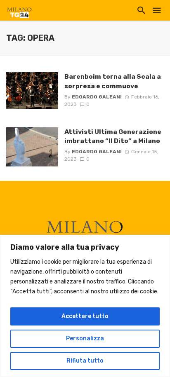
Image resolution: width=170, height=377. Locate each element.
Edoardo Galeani (97, 97)
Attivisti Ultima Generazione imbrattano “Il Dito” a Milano (112, 136)
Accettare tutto (85, 316)
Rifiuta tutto (85, 360)
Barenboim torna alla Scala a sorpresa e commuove (112, 81)
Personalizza (85, 338)
